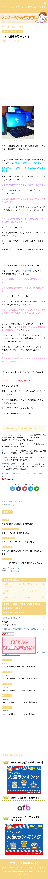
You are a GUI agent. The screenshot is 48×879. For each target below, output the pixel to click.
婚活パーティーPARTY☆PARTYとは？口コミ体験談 (23, 598)
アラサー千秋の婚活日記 (24, 863)
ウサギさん (29, 271)
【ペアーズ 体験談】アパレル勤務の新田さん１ (22, 563)
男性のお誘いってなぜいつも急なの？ (18, 524)
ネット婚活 (18, 501)
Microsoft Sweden (19, 140)
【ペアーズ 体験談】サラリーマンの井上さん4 (19, 690)
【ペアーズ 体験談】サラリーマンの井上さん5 (19, 678)
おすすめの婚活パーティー (16, 580)
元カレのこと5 (13, 571)
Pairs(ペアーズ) (9, 501)
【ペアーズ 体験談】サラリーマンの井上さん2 (19, 714)
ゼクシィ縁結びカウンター (12, 435)
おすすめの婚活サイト (15, 608)
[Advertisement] (24, 73)
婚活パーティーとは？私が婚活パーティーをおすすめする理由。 (23, 585)
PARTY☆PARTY (9, 464)
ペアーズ (5, 457)
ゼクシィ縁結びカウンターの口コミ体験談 (23, 604)
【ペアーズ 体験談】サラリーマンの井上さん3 (19, 702)
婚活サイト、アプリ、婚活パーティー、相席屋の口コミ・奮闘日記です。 (24, 868)
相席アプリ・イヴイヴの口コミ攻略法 (18, 542)
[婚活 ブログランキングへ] (8, 479)
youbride (5, 451)
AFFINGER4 (24, 874)
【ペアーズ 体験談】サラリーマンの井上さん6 (19, 667)
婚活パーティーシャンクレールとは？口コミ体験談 (23, 592)
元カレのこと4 (13, 568)
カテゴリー (6, 622)
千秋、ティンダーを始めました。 (16, 533)
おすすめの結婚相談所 (15, 612)
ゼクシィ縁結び (8, 444)
